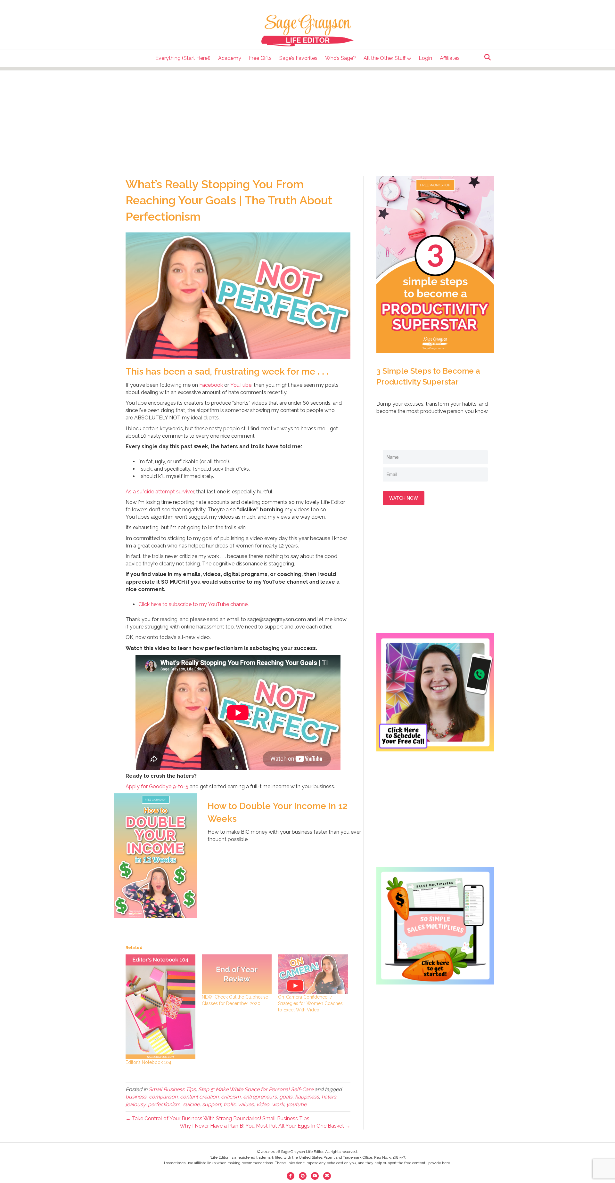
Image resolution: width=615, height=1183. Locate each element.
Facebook (211, 385)
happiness (307, 1097)
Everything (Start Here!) (182, 58)
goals (285, 1097)
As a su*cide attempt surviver (160, 492)
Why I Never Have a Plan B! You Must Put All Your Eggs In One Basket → (265, 1126)
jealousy (135, 1104)
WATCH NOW (403, 498)
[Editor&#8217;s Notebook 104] (160, 1006)
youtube (296, 1104)
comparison (163, 1097)
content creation (199, 1097)
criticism (231, 1097)
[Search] (486, 57)
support (211, 1104)
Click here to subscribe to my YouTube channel (193, 604)
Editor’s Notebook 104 (148, 1062)
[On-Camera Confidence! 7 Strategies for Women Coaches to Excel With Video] (313, 974)
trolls (229, 1104)
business (136, 1097)
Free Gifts (260, 58)
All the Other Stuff (385, 58)
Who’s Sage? (340, 58)
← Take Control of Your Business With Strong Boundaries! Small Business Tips (217, 1118)
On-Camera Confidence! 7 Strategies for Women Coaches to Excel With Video (310, 1003)
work (278, 1104)
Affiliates (450, 58)
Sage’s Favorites (298, 58)
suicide (191, 1104)
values (246, 1104)
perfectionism (164, 1104)
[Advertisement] (307, 115)
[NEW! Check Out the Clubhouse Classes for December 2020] (237, 974)
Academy (229, 58)
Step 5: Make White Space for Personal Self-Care (255, 1089)
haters (329, 1097)
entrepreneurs (260, 1097)
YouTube (240, 385)
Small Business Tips (172, 1089)
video (262, 1104)
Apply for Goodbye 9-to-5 (157, 786)
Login (425, 58)
